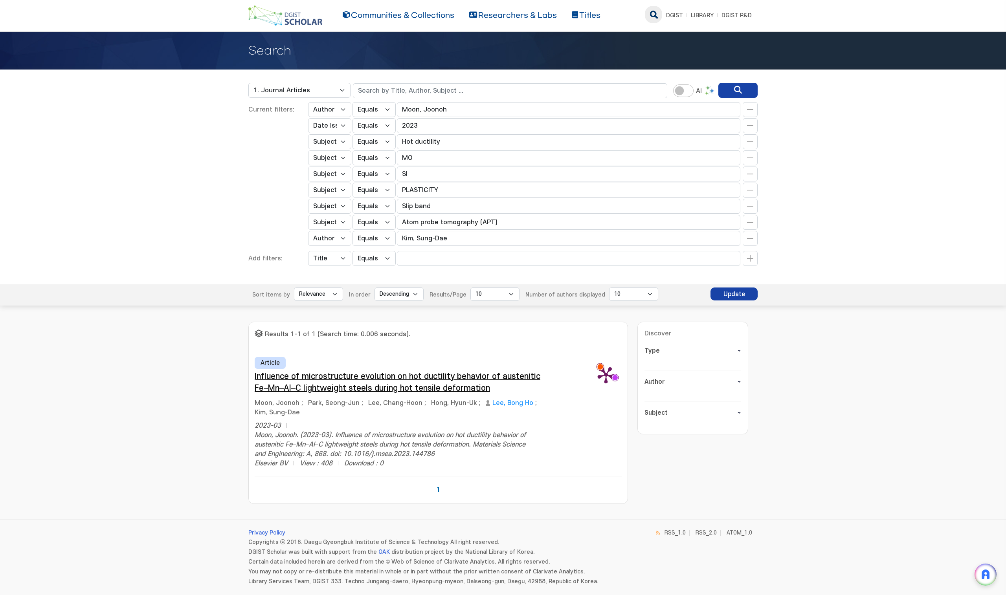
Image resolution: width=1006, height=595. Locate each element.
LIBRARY (702, 15)
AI (699, 91)
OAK (384, 552)
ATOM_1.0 (739, 533)
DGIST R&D (736, 15)
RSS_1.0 (675, 533)
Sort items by (271, 294)
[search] (738, 90)
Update (734, 294)
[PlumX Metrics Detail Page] (606, 374)
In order (360, 294)
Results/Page (448, 294)
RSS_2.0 (706, 533)
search (653, 14)
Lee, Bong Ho (512, 402)
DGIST (674, 15)
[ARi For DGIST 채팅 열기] (986, 575)
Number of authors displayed (565, 294)
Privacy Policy (266, 532)
